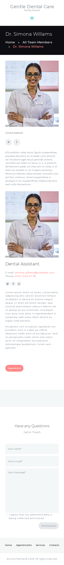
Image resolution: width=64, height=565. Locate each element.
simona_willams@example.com (34, 272)
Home (10, 42)
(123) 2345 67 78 (25, 276)
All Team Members (37, 42)
